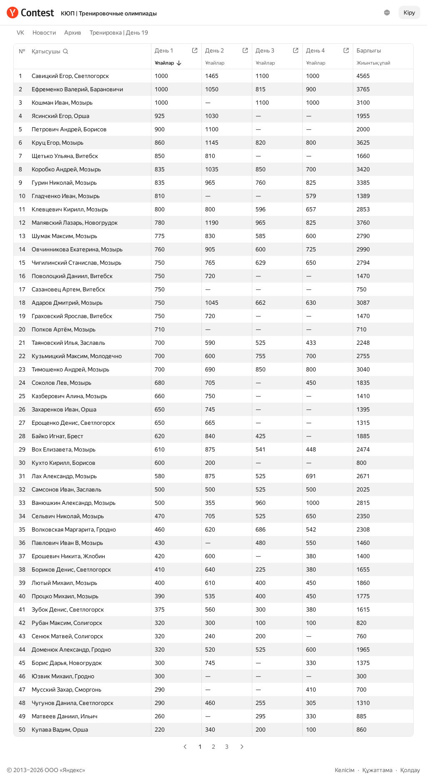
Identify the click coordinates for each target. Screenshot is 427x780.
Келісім (344, 770)
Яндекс (72, 770)
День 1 (164, 50)
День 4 (315, 50)
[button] (50, 51)
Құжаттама (377, 770)
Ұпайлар (164, 63)
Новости (44, 32)
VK (20, 32)
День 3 (265, 50)
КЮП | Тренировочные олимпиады (109, 13)
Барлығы (369, 50)
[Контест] (30, 12)
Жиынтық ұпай (373, 63)
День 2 (214, 50)
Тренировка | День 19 (119, 32)
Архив (72, 32)
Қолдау (410, 770)
